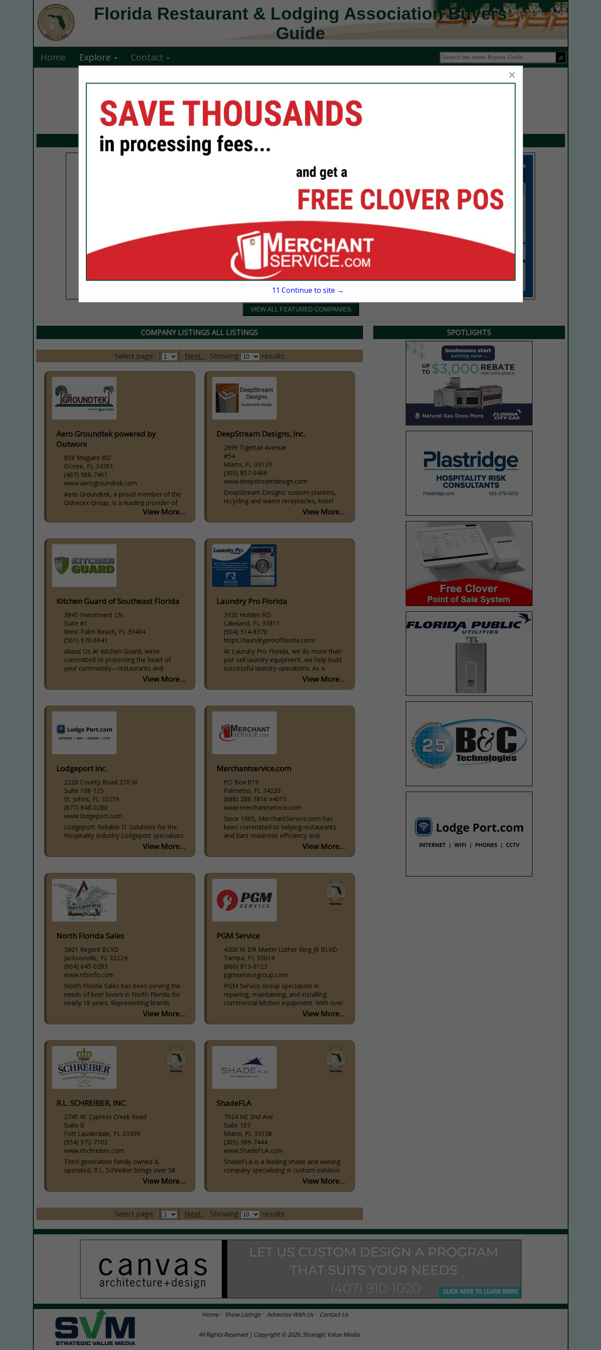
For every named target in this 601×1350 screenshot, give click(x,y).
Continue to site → (308, 290)
